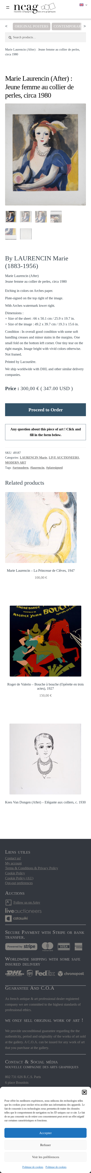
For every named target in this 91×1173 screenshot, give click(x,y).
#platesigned (54, 467)
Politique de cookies (32, 1167)
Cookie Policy (15, 873)
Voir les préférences (45, 1157)
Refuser (45, 1145)
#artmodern (20, 467)
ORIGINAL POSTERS (31, 26)
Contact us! (13, 858)
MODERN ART (15, 462)
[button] (84, 1092)
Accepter (45, 1133)
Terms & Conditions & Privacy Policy (31, 868)
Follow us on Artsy (26, 902)
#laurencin (37, 467)
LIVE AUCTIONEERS (64, 457)
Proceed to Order (45, 409)
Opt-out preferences (19, 883)
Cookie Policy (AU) (19, 878)
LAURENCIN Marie (33, 457)
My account (13, 863)
